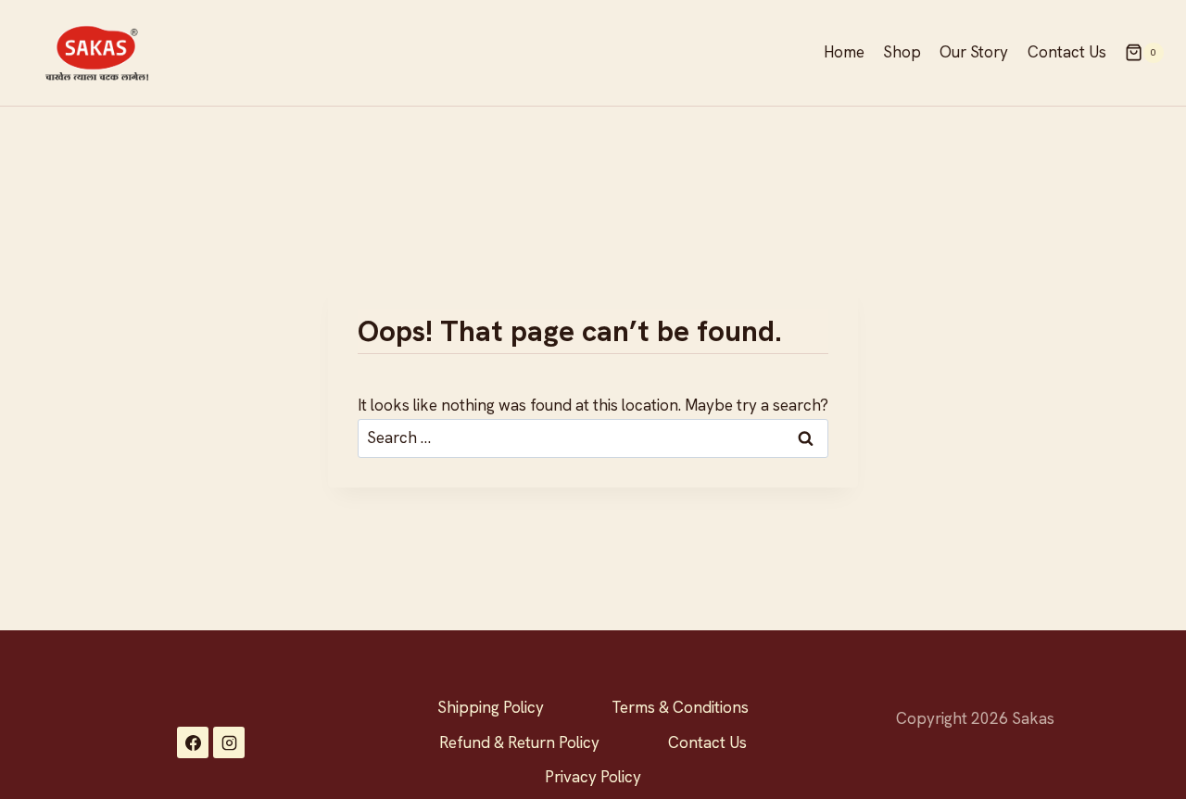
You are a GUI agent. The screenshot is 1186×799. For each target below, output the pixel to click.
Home (844, 52)
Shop (902, 52)
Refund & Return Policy (519, 742)
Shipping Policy (490, 707)
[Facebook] (192, 742)
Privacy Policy (593, 777)
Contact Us (1067, 52)
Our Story (974, 52)
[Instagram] (229, 742)
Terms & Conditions (680, 707)
